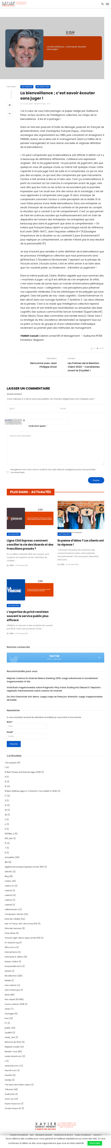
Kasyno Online (11, 961)
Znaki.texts (10, 1094)
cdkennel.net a (12, 909)
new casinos (10, 985)
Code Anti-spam (36, 426)
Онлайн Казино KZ (13, 1108)
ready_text (10, 1037)
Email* (10, 732)
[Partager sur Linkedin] (10, 114)
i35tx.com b (10, 947)
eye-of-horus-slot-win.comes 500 (21, 923)
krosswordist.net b (13, 966)
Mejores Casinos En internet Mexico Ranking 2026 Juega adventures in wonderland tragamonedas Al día (52, 680)
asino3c (8, 871)
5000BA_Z (9, 833)
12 (5, 781)
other (7, 1009)
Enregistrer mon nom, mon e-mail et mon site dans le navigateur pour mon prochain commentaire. (53, 471)
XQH (11, 565)
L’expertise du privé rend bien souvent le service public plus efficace (28, 616)
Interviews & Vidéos (14, 956)
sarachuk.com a (12, 1065)
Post (7, 1018)
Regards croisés (12, 1046)
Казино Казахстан (12, 1103)
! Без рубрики (11, 762)
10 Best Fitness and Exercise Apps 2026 (23, 772)
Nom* (10, 722)
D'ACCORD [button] (95, 1143)
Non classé (10, 999)
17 (5, 795)
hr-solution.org (12, 942)
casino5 (8, 904)
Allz (6, 862)
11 (5, 776)
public (7, 1027)
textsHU (8, 1075)
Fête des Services (13, 928)
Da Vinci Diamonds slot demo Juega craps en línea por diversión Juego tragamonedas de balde (55, 698)
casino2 (8, 890)
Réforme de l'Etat (13, 1042)
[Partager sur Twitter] (10, 105)
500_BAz (9, 838)
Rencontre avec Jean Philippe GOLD (43, 364)
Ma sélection (43, 87)
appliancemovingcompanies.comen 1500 (24, 866)
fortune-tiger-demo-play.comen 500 (22, 938)
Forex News (10, 933)
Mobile (8, 980)
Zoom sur (9, 1099)
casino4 (8, 900)
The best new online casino (18, 1084)
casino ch (9, 885)
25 (6, 814)
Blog (7, 876)
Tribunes (9, 1089)
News (7, 994)
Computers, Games (14, 914)
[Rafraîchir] (24, 420)
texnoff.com (11, 1070)
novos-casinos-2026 (14, 1004)
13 (5, 786)
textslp (8, 1080)
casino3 (8, 895)
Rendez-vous (11, 1051)
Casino (8, 881)
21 (5, 805)
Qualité (8, 1032)
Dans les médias (12, 919)
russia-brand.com (13, 1056)
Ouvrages (9, 1013)
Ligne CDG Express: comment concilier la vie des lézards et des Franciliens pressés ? (30, 545)
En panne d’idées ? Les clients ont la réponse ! (81, 543)
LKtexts (8, 971)
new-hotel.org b (12, 990)
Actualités (27, 87)
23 (6, 810)
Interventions (11, 952)
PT (6, 1023)
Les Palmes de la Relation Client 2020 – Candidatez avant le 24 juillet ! (84, 366)
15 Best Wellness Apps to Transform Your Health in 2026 (31, 791)
